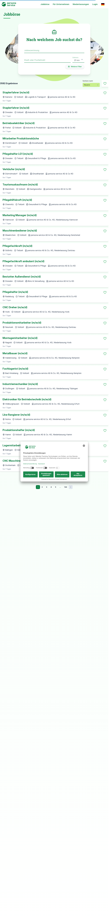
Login (95, 4)
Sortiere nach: (88, 81)
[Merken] (105, 93)
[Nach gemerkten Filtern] (105, 83)
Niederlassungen (81, 4)
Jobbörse (44, 4)
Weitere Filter (76, 66)
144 (65, 487)
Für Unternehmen (61, 4)
